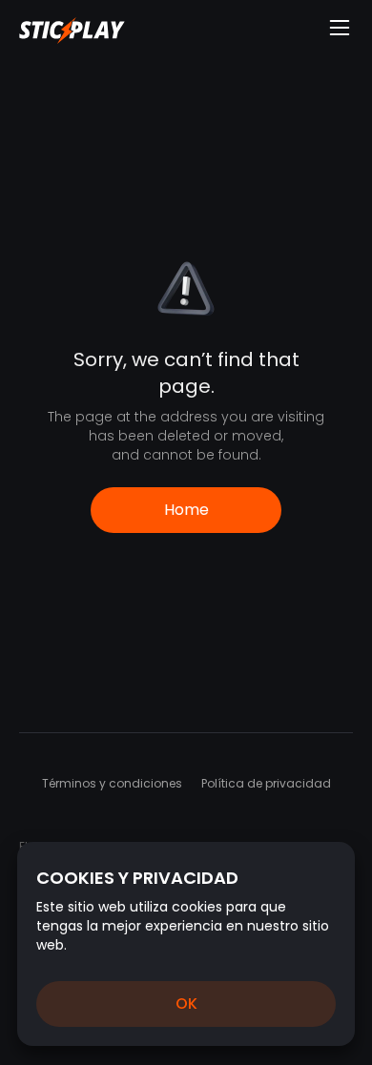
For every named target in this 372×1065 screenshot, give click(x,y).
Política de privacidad (266, 783)
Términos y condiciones (112, 783)
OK (186, 1003)
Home (186, 510)
